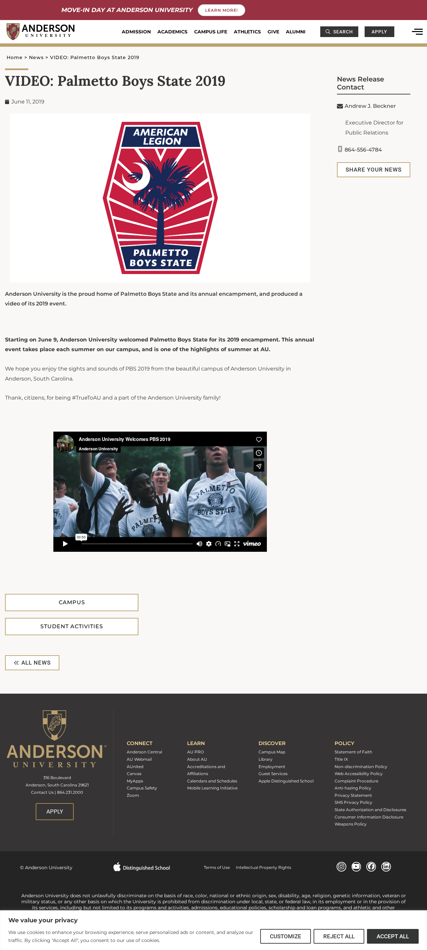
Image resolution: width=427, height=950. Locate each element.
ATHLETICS (247, 32)
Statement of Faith (353, 751)
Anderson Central (144, 751)
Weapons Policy (351, 823)
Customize (285, 936)
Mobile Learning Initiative (212, 787)
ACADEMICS (172, 32)
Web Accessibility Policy (359, 773)
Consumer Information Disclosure (369, 816)
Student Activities (71, 626)
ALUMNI (296, 32)
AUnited (135, 766)
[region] (213, 930)
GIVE (273, 32)
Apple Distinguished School (286, 780)
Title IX (341, 759)
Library (266, 759)
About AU (197, 759)
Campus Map (272, 751)
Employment (272, 766)
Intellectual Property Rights (260, 867)
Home (15, 57)
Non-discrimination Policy (361, 766)
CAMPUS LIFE (210, 32)
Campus (72, 602)
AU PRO (195, 751)
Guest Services (273, 773)
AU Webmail (139, 759)
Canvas (134, 773)
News (36, 57)
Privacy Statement (353, 795)
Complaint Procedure (356, 780)
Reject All (339, 936)
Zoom (133, 795)
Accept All (393, 936)
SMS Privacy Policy (353, 802)
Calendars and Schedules (212, 780)
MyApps (135, 780)
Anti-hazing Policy (353, 787)
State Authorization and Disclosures (370, 809)
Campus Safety (142, 787)
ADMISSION (136, 32)
